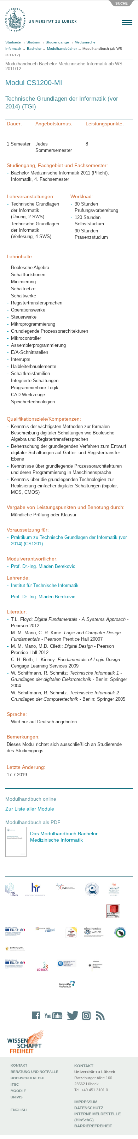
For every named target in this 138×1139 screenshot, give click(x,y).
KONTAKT (83, 1066)
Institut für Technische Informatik (45, 585)
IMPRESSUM (85, 1102)
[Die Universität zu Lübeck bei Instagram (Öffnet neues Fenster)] (85, 1020)
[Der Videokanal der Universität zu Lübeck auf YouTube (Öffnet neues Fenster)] (52, 1020)
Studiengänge (57, 42)
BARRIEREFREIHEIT (93, 1126)
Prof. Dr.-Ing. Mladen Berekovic (43, 566)
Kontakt (19, 1065)
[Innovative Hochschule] (66, 984)
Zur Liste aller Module (29, 809)
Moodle (18, 1091)
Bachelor (34, 49)
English (19, 1110)
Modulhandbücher (62, 49)
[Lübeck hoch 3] (42, 966)
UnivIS (17, 1097)
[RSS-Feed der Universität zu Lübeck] (99, 1020)
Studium (33, 42)
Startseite (13, 42)
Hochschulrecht (28, 1078)
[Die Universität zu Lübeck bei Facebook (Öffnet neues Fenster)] (36, 1020)
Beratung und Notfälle (34, 1072)
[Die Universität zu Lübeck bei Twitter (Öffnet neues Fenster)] (71, 1020)
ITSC (15, 1084)
